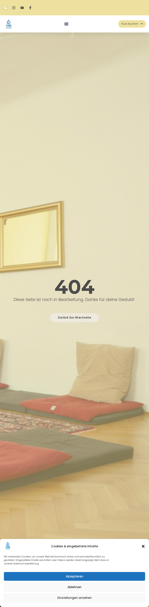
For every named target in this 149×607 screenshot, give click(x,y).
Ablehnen (74, 587)
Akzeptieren (74, 576)
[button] (143, 546)
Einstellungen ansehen (74, 598)
